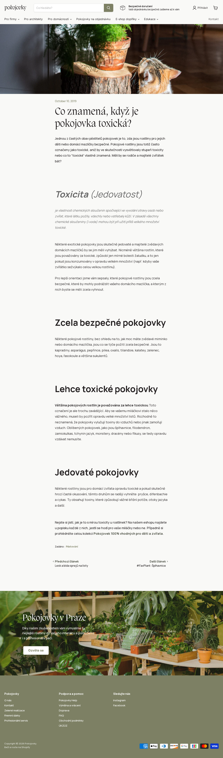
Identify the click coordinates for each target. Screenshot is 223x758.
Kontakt (214, 19)
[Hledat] (108, 8)
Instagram (119, 700)
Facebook (119, 705)
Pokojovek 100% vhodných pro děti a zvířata (128, 533)
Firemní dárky (12, 715)
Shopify (25, 747)
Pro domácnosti (59, 19)
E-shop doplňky (126, 19)
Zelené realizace (14, 710)
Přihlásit (203, 7)
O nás (7, 700)
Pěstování (72, 546)
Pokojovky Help (68, 700)
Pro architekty (33, 19)
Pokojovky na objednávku (93, 19)
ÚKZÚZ (63, 725)
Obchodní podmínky (71, 720)
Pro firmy (10, 19)
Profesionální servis (16, 720)
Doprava (64, 710)
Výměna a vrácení (69, 705)
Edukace (150, 19)
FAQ (61, 715)
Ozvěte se (36, 650)
